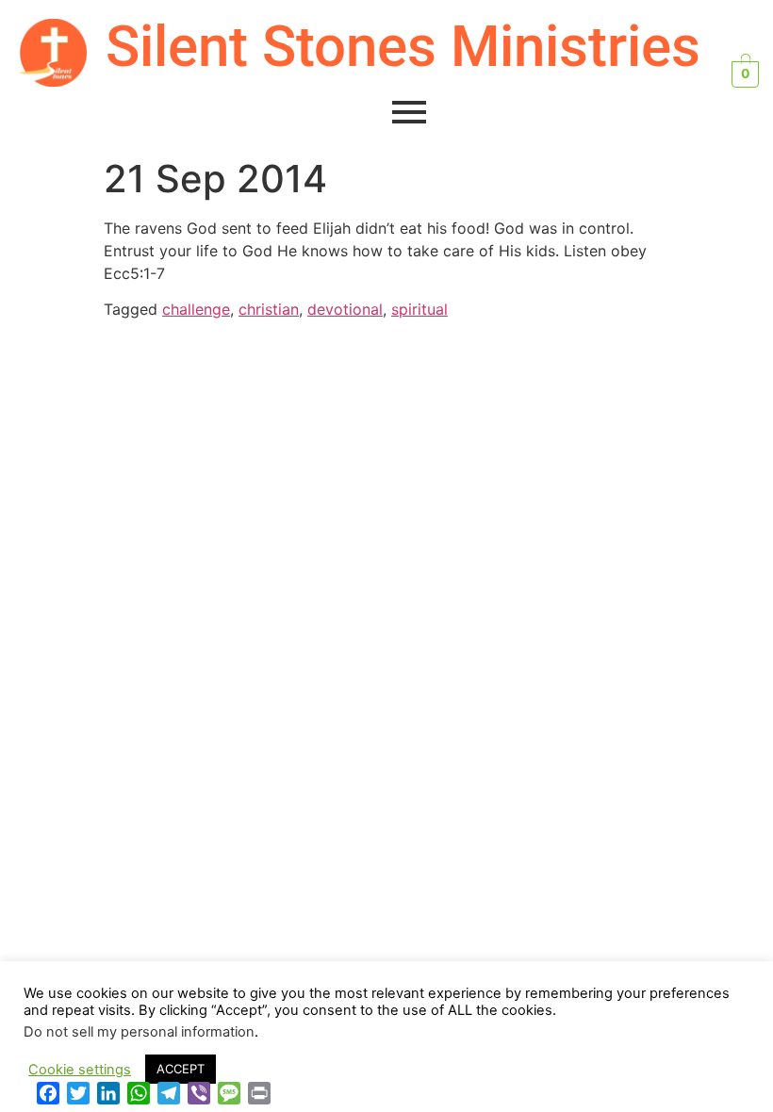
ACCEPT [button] (180, 1068)
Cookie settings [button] (79, 1069)
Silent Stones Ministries (403, 46)
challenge (196, 309)
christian (268, 309)
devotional (345, 309)
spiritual (419, 309)
